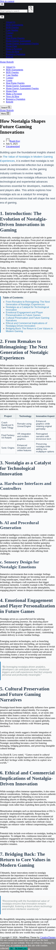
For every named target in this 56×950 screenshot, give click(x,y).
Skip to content (7, 1)
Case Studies (12, 75)
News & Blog (12, 96)
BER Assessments (14, 69)
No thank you (21, 948)
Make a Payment (14, 93)
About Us (10, 67)
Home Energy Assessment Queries (22, 88)
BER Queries (12, 72)
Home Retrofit (7, 62)
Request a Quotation (15, 99)
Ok (11, 948)
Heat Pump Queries (15, 83)
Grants (9, 80)
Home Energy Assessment (18, 85)
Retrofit (9, 102)
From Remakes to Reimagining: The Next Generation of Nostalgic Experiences (28, 303)
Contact (9, 77)
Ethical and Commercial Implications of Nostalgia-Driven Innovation (26, 324)
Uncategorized (13, 146)
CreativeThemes (48, 937)
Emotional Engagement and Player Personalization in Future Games (24, 313)
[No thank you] (29, 949)
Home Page (11, 91)
